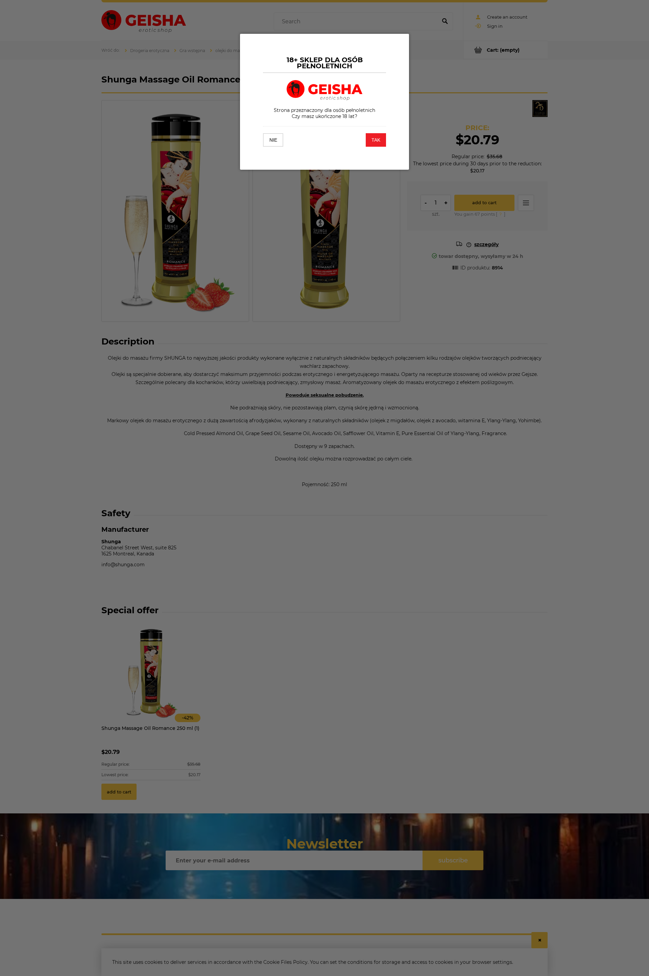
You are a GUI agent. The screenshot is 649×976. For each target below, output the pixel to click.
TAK (375, 140)
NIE (273, 140)
